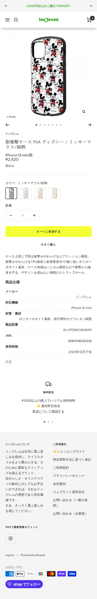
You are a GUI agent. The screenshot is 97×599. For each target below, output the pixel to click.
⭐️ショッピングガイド (69, 451)
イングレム (12, 133)
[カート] (89, 20)
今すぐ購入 (48, 244)
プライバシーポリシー (69, 476)
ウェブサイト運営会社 (69, 492)
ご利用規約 (61, 468)
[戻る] (7, 124)
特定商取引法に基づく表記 (72, 459)
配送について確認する (48, 411)
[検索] (16, 20)
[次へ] (90, 124)
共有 (8, 362)
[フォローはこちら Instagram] (10, 539)
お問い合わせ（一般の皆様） (70, 502)
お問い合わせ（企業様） (70, 513)
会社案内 (59, 484)
